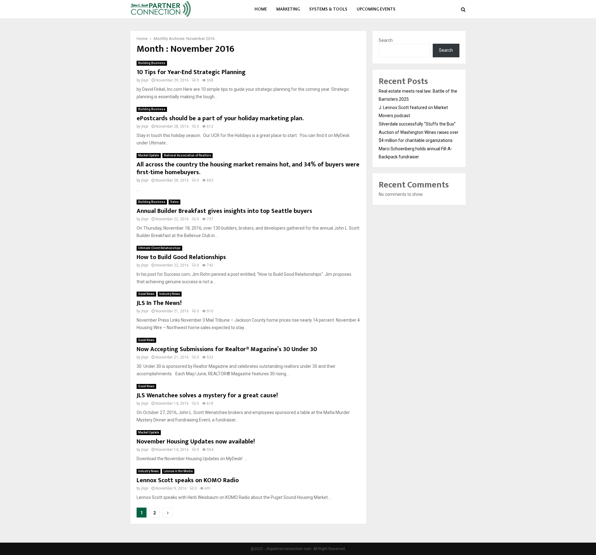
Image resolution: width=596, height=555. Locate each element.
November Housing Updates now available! (196, 441)
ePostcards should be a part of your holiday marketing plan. (220, 118)
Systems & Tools (328, 9)
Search (386, 40)
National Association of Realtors (187, 155)
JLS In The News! (159, 303)
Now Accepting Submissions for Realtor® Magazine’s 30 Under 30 (227, 349)
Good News (146, 294)
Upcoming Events (376, 9)
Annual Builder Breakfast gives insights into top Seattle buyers (224, 211)
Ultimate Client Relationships (159, 248)
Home (261, 9)
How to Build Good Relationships (181, 257)
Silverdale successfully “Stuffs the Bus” (417, 123)
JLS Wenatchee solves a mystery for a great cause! (207, 395)
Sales (174, 202)
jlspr (144, 80)
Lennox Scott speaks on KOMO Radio (188, 480)
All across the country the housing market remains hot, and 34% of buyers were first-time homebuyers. (248, 168)
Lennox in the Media (178, 471)
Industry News (169, 294)
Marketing (288, 9)
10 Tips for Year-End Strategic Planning (191, 72)
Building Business (151, 63)
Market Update (148, 155)
